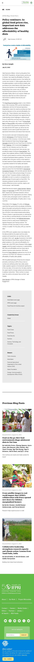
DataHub (9, 145)
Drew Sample (8, 64)
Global (9, 318)
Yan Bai (17, 238)
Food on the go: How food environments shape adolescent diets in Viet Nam (16, 440)
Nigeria (15, 204)
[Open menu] (3, 3)
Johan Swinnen (22, 188)
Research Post (6, 435)
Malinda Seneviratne (24, 218)
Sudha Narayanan (8, 559)
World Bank (10, 359)
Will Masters (10, 137)
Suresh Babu (8, 557)
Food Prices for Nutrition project (16, 306)
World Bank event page (13, 300)
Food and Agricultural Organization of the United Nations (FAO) (14, 364)
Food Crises (10, 329)
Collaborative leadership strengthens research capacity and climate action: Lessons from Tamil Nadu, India (16, 550)
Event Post (14, 16)
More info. (24, 655)
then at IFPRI (11, 123)
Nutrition (9, 339)
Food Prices (10, 332)
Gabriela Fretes (9, 445)
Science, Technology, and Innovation (14, 343)
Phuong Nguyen (21, 445)
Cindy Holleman (12, 252)
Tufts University (11, 356)
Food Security (11, 336)
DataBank (25, 145)
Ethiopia (27, 204)
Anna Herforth (23, 151)
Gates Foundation (12, 369)
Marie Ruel (13, 451)
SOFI (22, 87)
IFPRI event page (12, 303)
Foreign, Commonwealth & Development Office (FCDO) (14, 373)
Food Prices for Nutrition (11, 103)
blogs (8, 9)
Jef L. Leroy (24, 451)
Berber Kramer (9, 505)
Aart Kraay (11, 190)
